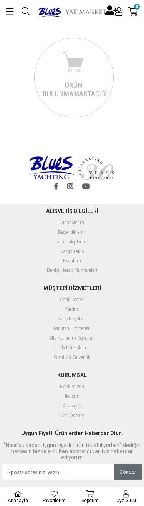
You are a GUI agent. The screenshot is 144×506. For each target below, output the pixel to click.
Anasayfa (72, 406)
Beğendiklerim (72, 232)
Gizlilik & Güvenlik (72, 357)
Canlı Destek (72, 299)
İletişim (72, 396)
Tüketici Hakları (72, 347)
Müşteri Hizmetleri (72, 328)
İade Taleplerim (72, 242)
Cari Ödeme (72, 415)
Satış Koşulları (72, 319)
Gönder (127, 472)
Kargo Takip (72, 251)
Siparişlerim (72, 222)
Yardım (72, 309)
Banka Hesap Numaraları (72, 270)
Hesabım (72, 260)
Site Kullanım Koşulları (72, 338)
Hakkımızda (72, 386)
